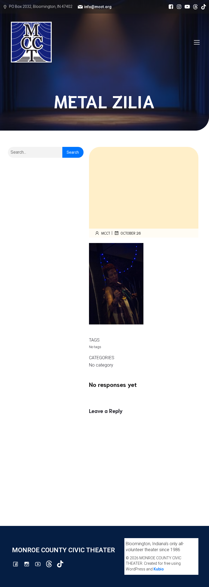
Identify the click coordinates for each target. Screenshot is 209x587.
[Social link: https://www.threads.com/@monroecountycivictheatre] (194, 7)
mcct (105, 233)
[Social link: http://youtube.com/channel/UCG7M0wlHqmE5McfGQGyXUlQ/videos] (186, 7)
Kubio (158, 569)
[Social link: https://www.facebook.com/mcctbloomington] (169, 7)
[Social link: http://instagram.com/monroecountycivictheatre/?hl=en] (178, 7)
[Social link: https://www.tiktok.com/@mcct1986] (202, 7)
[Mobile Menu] (197, 42)
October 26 (131, 233)
